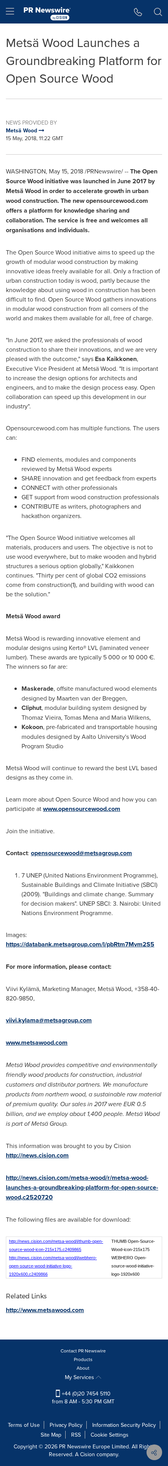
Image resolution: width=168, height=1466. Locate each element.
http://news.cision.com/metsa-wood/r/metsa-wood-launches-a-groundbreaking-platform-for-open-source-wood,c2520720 (82, 1187)
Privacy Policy (66, 1425)
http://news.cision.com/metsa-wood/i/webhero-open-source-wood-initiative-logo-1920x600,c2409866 (53, 1265)
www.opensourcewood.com (81, 808)
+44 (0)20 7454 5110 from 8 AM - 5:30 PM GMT (83, 1397)
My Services (80, 1377)
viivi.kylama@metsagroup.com (49, 1020)
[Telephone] (138, 11)
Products (83, 1359)
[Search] (158, 11)
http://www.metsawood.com (45, 1309)
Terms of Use (24, 1425)
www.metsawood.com (37, 1042)
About (83, 1368)
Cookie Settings (110, 1435)
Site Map (51, 1435)
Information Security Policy (124, 1425)
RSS (76, 1435)
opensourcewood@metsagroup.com (81, 853)
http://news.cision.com (37, 1155)
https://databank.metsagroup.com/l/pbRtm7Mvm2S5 (80, 944)
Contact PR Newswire (83, 1350)
